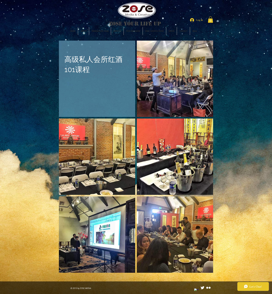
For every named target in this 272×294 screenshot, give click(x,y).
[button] (210, 19)
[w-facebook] (196, 290)
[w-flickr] (208, 288)
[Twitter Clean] (202, 288)
